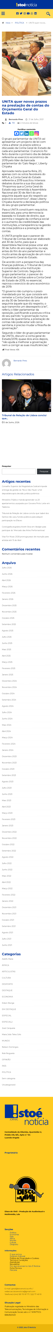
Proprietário (11, 1153)
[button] (2, 13)
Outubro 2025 (8, 618)
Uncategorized (8, 1085)
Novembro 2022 (9, 838)
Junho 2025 (7, 643)
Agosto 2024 (8, 706)
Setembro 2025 (9, 624)
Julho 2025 (6, 637)
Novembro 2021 (9, 914)
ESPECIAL (6, 1015)
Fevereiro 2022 (8, 895)
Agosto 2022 (7, 857)
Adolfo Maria (7, 959)
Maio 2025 (6, 649)
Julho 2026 (7, 568)
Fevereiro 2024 (8, 744)
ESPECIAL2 (7, 1022)
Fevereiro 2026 (8, 593)
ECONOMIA (7, 997)
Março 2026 (7, 586)
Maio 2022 (6, 876)
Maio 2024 (6, 725)
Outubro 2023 (8, 769)
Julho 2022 (7, 863)
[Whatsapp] (31, 133)
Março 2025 (7, 662)
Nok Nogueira (8, 1053)
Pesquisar (6, 466)
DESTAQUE (7, 990)
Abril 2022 (6, 882)
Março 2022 (7, 888)
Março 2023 (7, 813)
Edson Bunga (8, 1003)
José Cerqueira (8, 1028)
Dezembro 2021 (9, 907)
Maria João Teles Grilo (11, 1034)
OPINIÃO (6, 1059)
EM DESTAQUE (9, 1009)
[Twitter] (21, 13)
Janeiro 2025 (7, 675)
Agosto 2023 (7, 781)
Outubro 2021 (8, 920)
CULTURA (6, 978)
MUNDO (6, 1041)
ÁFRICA (5, 965)
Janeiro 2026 (7, 599)
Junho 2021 (7, 945)
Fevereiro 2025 (8, 668)
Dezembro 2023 (9, 756)
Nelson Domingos (10, 1047)
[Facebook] (16, 133)
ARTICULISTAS (8, 971)
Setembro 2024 (9, 700)
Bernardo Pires (16, 119)
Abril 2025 (6, 656)
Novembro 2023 (9, 763)
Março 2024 (7, 737)
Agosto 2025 (7, 630)
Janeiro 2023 (7, 825)
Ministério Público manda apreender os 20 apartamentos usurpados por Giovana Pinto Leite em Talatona (26, 503)
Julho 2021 (6, 939)
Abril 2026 (6, 580)
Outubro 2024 (8, 693)
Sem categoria (8, 1078)
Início (8, 23)
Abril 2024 (6, 731)
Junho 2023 (7, 794)
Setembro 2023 (9, 775)
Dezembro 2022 (9, 832)
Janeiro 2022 (7, 901)
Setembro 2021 (9, 926)
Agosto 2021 (7, 932)
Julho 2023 (7, 788)
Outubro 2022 (8, 844)
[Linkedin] (35, 13)
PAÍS (4, 1066)
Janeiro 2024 (7, 750)
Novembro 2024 (9, 687)
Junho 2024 (7, 719)
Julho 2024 (7, 712)
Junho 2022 (7, 869)
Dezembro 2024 (9, 681)
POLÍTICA (19, 23)
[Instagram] (36, 133)
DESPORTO (7, 984)
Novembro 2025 (9, 612)
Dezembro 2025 (9, 605)
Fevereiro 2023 (8, 819)
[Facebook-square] (17, 13)
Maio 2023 (6, 800)
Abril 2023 (6, 807)
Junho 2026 (7, 574)
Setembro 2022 (9, 851)
